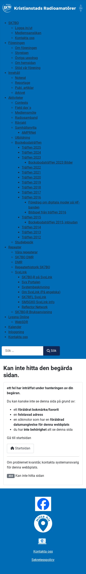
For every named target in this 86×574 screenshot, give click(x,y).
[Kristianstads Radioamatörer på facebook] (43, 504)
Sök (53, 351)
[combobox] (22, 351)
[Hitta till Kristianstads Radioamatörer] (43, 523)
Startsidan (22, 448)
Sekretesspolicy (43, 560)
